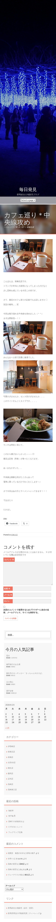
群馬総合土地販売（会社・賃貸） (21, 908)
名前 (7, 588)
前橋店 (13, 684)
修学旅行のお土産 (13, 664)
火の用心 (9, 682)
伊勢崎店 (11, 746)
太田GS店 (14, 658)
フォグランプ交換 (15, 832)
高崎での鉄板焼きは (16, 821)
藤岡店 (10, 773)
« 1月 (7, 728)
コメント (9, 559)
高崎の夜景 (12, 864)
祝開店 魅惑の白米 (16, 853)
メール (8, 594)
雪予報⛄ (12, 816)
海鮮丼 (11, 810)
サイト (7, 601)
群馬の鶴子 (30, 853)
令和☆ (10, 858)
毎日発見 (28, 189)
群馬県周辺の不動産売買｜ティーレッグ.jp (25, 913)
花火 (8, 655)
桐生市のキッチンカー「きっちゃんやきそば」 (24, 673)
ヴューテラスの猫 (15, 874)
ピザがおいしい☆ (15, 826)
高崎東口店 (12, 789)
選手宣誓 (9, 691)
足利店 (10, 778)
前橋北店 (30, 227)
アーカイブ (10, 885)
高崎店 (13, 667)
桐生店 (13, 675)
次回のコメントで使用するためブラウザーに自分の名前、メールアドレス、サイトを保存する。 (26, 611)
